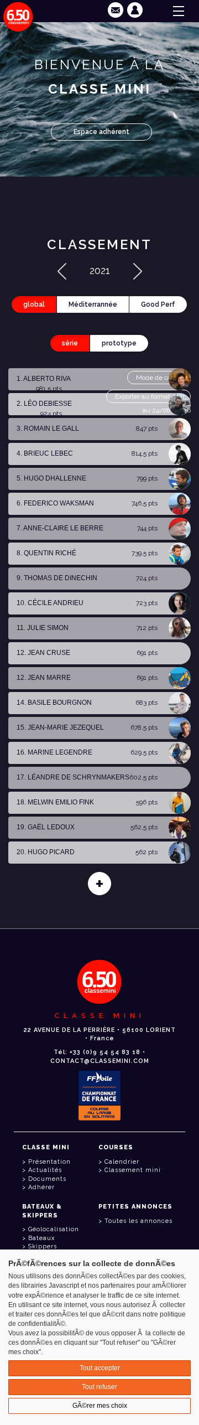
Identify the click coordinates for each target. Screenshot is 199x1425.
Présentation (49, 1161)
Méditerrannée (93, 304)
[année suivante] (137, 270)
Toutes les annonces (138, 1221)
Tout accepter (100, 1368)
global (34, 304)
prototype (119, 343)
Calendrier (121, 1161)
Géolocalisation (53, 1229)
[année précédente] (62, 270)
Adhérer (41, 1187)
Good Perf (158, 304)
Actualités (45, 1170)
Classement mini (132, 1170)
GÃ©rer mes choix (99, 1405)
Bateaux (41, 1238)
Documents (47, 1179)
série (70, 343)
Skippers (42, 1246)
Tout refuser (99, 1387)
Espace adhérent (101, 132)
